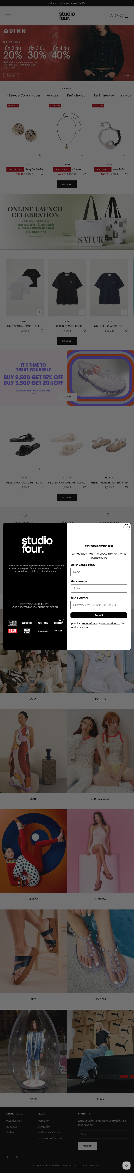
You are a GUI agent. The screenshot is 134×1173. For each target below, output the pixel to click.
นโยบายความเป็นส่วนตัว (110, 623)
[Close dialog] (126, 527)
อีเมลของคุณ (79, 581)
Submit (99, 615)
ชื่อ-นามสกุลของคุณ (82, 565)
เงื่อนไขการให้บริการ (89, 623)
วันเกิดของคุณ (79, 598)
